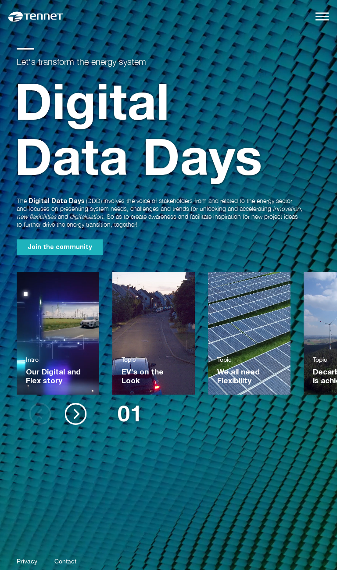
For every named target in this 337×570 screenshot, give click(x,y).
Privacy (27, 561)
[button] (76, 414)
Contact (65, 561)
